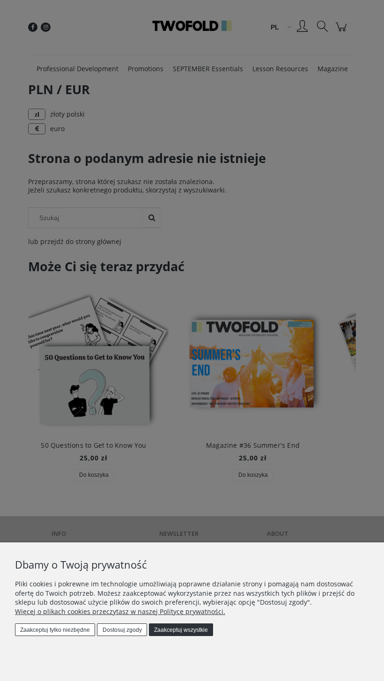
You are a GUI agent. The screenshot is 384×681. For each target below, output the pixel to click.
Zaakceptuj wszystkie (181, 630)
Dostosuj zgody (122, 630)
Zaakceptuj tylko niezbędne (55, 630)
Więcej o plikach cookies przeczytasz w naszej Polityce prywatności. (120, 611)
